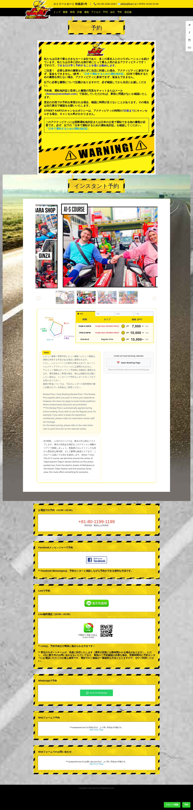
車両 (72, 12)
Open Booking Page (130, 362)
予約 (119, 12)
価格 (86, 12)
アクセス (96, 12)
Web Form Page (96, 730)
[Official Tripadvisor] (189, 47)
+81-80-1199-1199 (96, 521)
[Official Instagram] (189, 40)
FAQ (105, 11)
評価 (79, 12)
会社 (112, 12)
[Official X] (189, 25)
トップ (57, 12)
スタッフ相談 (172, 804)
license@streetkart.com (61, 93)
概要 (65, 12)
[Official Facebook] (189, 32)
